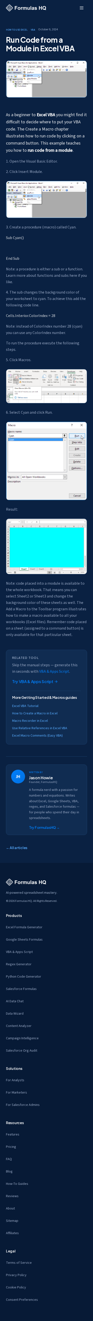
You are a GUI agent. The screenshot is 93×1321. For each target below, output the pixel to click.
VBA (33, 29)
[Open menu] (81, 7)
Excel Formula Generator (24, 927)
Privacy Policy (16, 1275)
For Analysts (15, 1080)
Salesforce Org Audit (21, 1050)
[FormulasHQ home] (26, 7)
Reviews (12, 1196)
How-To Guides (17, 1183)
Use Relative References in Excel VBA (39, 728)
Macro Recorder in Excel (30, 720)
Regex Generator (18, 964)
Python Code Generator (23, 976)
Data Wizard (15, 1013)
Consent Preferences (22, 1299)
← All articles (16, 847)
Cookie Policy (16, 1287)
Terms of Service (19, 1262)
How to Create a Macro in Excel (35, 713)
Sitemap (12, 1220)
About (10, 1208)
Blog (9, 1171)
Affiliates (12, 1233)
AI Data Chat (15, 1001)
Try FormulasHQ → (44, 827)
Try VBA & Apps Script (32, 681)
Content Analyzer (18, 1025)
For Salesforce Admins (23, 1104)
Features (12, 1134)
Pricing (11, 1146)
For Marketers (16, 1092)
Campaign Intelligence (22, 1038)
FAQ (9, 1159)
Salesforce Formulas (21, 988)
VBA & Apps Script (54, 671)
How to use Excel (17, 29)
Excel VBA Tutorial (25, 706)
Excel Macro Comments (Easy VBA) (37, 735)
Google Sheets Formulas (24, 939)
